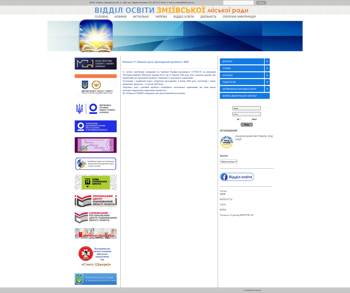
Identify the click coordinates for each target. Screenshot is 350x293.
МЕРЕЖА (161, 16)
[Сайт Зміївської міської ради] (97, 240)
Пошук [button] (261, 3)
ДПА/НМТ (227, 61)
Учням (227, 68)
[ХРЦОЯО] (97, 224)
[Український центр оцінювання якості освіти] (97, 208)
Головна (101, 16)
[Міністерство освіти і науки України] (97, 70)
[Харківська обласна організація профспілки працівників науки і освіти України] (97, 170)
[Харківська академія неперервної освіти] (97, 154)
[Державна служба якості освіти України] (97, 116)
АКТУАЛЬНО (141, 16)
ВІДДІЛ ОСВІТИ (184, 16)
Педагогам (229, 81)
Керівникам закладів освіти (239, 88)
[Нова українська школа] (97, 191)
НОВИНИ (120, 16)
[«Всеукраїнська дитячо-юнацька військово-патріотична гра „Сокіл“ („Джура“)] (97, 269)
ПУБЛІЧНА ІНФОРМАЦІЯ (239, 16)
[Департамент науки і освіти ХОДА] (97, 98)
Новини (127, 61)
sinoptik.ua (246, 214)
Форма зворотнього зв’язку (240, 95)
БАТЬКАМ (228, 75)
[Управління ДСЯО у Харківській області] (97, 133)
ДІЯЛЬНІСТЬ (208, 16)
